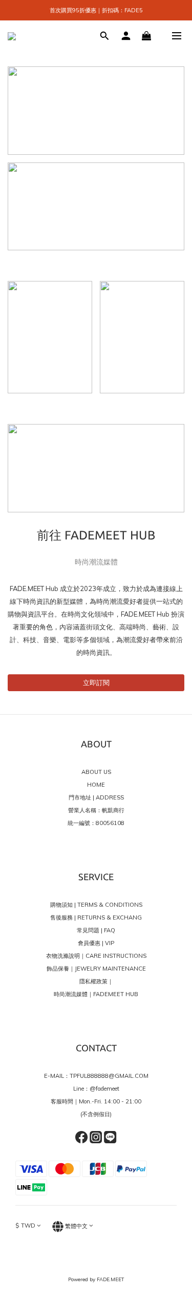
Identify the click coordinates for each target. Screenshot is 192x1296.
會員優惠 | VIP (96, 943)
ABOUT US (96, 771)
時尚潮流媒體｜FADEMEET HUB (96, 994)
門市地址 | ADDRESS (96, 797)
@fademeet (104, 1088)
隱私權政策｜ (96, 981)
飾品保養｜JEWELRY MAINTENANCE (96, 968)
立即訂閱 (96, 682)
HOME (96, 784)
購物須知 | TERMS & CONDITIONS (96, 904)
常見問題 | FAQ (96, 930)
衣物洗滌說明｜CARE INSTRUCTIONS (96, 955)
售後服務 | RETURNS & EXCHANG (96, 917)
